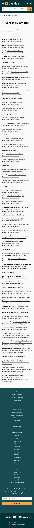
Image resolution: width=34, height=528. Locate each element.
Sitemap (17, 403)
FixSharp (17, 449)
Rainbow (17, 455)
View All (17, 463)
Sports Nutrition (17, 412)
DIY (17, 423)
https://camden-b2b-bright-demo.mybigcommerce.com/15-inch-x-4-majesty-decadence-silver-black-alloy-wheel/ (17, 343)
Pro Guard (17, 452)
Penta (17, 444)
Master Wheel (17, 441)
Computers (17, 420)
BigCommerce (25, 523)
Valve (17, 435)
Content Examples (17, 397)
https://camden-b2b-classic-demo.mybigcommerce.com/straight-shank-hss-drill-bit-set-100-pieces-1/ (17, 350)
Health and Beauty (17, 415)
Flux (17, 438)
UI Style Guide (17, 400)
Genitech (17, 460)
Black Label (17, 457)
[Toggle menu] (2, 3)
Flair (13, 523)
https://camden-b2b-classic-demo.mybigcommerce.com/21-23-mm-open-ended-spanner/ (15, 362)
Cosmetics (17, 418)
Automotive (17, 426)
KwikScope (17, 446)
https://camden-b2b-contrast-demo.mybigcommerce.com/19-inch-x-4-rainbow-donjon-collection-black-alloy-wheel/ (17, 335)
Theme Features (17, 395)
